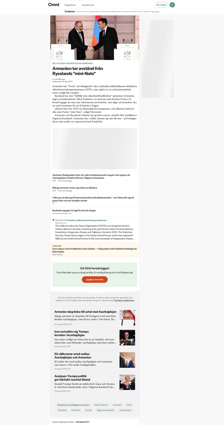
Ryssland (62, 410)
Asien (129, 405)
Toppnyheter (70, 5)
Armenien (117, 405)
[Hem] (53, 4)
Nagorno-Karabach (105, 410)
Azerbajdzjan (125, 410)
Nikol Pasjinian (101, 405)
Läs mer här (155, 11)
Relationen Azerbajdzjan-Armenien (72, 63)
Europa (88, 410)
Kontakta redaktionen (124, 300)
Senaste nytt (88, 5)
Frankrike (76, 410)
